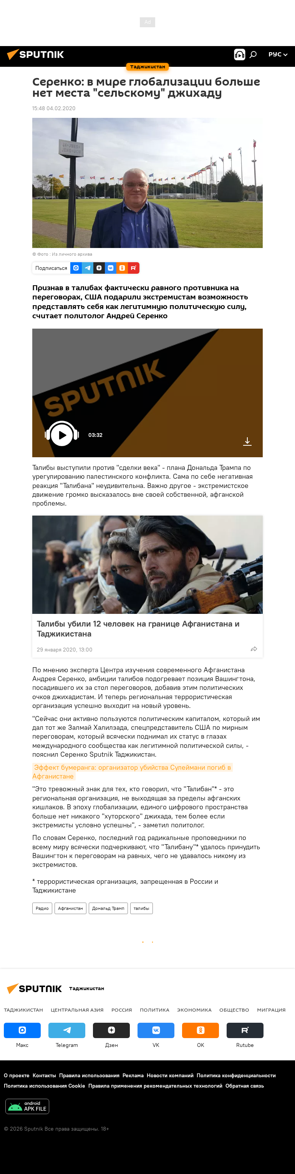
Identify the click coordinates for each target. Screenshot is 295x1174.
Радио (42, 908)
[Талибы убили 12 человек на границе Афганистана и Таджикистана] (147, 565)
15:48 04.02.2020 (54, 108)
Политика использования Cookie (44, 1085)
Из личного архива (72, 254)
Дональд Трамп (108, 908)
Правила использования (89, 1075)
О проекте (17, 1075)
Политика (154, 1009)
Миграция (271, 1009)
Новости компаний (170, 1075)
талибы (141, 908)
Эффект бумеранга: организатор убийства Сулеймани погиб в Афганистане (132, 771)
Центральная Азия (77, 1009)
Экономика (194, 1009)
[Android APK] (27, 1107)
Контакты (44, 1075)
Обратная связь (244, 1085)
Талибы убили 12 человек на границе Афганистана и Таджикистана (138, 628)
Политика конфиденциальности (236, 1075)
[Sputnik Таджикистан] (37, 61)
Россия (121, 1009)
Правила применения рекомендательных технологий (155, 1085)
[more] (254, 648)
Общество (234, 1009)
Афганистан (70, 908)
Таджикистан (23, 1009)
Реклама (133, 1075)
